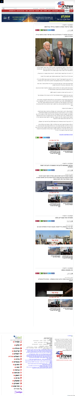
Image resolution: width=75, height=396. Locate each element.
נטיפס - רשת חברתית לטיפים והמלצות (64, 360)
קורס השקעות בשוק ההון (37, 356)
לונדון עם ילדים (28, 349)
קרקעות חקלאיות (42, 367)
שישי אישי (40, 347)
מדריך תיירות (36, 350)
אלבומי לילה (46, 342)
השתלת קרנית (36, 357)
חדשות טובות (45, 356)
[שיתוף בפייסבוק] (53, 30)
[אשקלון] (64, 9)
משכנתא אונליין (30, 360)
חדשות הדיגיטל (30, 350)
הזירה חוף (37, 365)
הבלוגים (35, 347)
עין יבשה (50, 359)
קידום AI (28, 351)
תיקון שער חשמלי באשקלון (47, 357)
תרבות (37, 10)
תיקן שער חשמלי (49, 367)
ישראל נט (50, 363)
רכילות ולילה (49, 343)
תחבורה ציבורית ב (46, 348)
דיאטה (50, 355)
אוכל (51, 338)
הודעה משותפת (68, 174)
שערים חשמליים (49, 352)
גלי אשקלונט (12, 10)
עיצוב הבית (44, 352)
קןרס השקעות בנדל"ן (30, 355)
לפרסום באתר (35, 8)
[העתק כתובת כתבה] (45, 30)
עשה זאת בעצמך (42, 350)
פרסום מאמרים (44, 349)
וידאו (49, 10)
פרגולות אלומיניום (45, 368)
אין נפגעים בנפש (68, 277)
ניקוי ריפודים (45, 365)
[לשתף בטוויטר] (49, 30)
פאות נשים (44, 364)
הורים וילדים (50, 356)
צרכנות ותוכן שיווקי (48, 337)
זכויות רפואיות (42, 361)
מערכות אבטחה (42, 366)
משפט (64, 12)
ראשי (71, 10)
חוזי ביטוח (39, 359)
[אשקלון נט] (70, 335)
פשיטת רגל (41, 355)
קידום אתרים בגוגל (48, 350)
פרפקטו (35, 360)
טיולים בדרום (43, 354)
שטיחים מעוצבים (42, 363)
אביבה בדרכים (20, 10)
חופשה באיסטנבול (48, 361)
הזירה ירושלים (47, 366)
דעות (51, 347)
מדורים (51, 347)
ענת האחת (31, 10)
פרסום (49, 368)
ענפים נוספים (41, 346)
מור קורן (44, 355)
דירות (48, 358)
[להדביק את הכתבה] (40, 137)
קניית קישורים (49, 349)
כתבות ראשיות (30, 347)
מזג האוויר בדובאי (45, 359)
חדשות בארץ (41, 347)
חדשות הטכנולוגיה (45, 354)
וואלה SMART (34, 361)
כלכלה (60, 12)
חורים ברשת (44, 351)
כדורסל (47, 346)
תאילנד (41, 357)
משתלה (40, 365)
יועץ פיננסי (50, 360)
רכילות (51, 344)
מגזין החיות (40, 351)
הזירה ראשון (33, 365)
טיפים (40, 352)
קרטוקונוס (32, 352)
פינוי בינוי (40, 354)
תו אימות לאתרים (34, 351)
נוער (47, 347)
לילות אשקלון (46, 344)
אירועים (35, 342)
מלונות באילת (49, 351)
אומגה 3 (31, 363)
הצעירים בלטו (68, 225)
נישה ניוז (50, 354)
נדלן (48, 338)
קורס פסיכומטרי (33, 354)
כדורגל (51, 346)
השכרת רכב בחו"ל (37, 349)
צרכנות (45, 338)
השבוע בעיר (55, 10)
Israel (38, 361)
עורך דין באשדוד (36, 367)
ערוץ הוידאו (47, 347)
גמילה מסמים (45, 360)
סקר (41, 10)
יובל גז (46, 363)
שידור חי (61, 10)
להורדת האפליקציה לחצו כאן (66, 134)
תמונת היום (40, 342)
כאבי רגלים (31, 359)
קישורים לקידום (39, 360)
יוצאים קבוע (36, 355)
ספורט (45, 10)
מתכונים (28, 354)
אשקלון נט (70, 25)
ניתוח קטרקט (36, 352)
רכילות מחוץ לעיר (35, 344)
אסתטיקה (29, 361)
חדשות (67, 10)
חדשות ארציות (54, 12)
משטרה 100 (69, 12)
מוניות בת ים (49, 365)
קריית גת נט (30, 367)
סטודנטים (48, 364)
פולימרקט (35, 359)
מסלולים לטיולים (49, 354)
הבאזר (32, 349)
